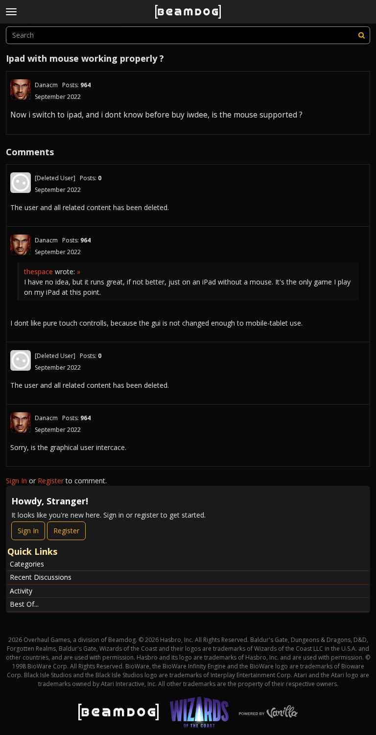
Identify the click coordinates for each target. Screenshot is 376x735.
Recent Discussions (40, 577)
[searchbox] (188, 35)
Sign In (16, 480)
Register (51, 480)
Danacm (46, 85)
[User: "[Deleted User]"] (20, 182)
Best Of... (24, 604)
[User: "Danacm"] (20, 89)
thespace (38, 271)
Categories (27, 564)
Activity (21, 590)
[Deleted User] (55, 178)
